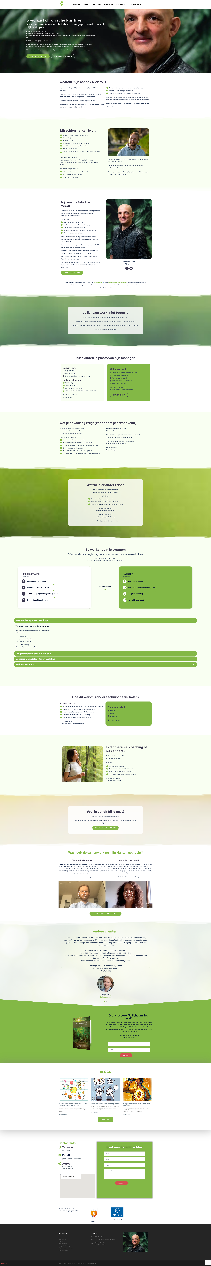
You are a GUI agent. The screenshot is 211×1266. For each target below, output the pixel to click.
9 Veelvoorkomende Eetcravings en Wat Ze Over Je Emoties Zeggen (73, 1104)
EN (146, 4)
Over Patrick (97, 4)
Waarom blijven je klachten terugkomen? (105, 1104)
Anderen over (108, 4)
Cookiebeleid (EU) (64, 1250)
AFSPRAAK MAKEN (135, 4)
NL (145, 4)
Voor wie (87, 4)
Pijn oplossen (120, 4)
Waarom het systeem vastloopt (32, 620)
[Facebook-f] (127, 268)
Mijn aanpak (77, 4)
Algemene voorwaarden (66, 1248)
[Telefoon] (60, 1147)
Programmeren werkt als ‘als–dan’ (33, 653)
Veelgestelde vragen (65, 1246)
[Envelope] (131, 268)
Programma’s (63, 1243)
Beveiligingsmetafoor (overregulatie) (35, 659)
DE (148, 4)
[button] (105, 620)
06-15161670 (98, 282)
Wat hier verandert (26, 664)
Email (66, 1155)
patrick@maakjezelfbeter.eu (117, 282)
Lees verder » (63, 1114)
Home (60, 1237)
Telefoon (68, 1147)
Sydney (93, 1263)
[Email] (60, 1155)
